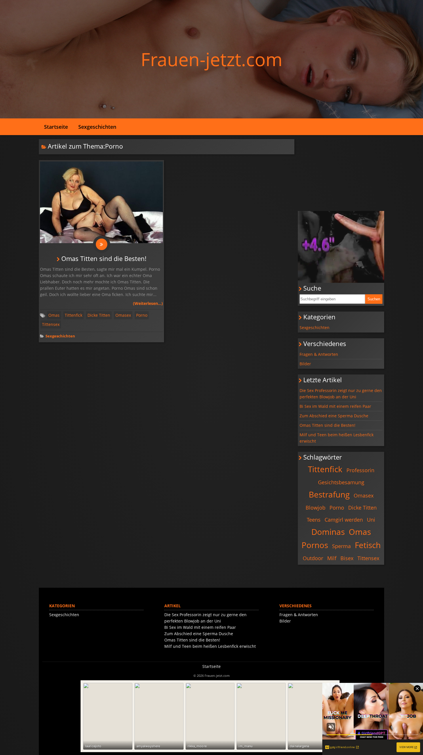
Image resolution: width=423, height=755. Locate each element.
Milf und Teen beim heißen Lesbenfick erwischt (337, 438)
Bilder (305, 363)
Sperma (341, 546)
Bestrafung (329, 494)
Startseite (56, 126)
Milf (331, 558)
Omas (54, 315)
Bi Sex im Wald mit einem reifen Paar (335, 406)
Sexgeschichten (97, 126)
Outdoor (313, 558)
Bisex (346, 558)
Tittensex (51, 324)
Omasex (123, 315)
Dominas (328, 531)
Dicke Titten (98, 315)
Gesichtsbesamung (341, 482)
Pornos (315, 544)
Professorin (360, 470)
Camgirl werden (344, 519)
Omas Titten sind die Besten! (103, 258)
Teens (314, 519)
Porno (141, 315)
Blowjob (315, 507)
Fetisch (368, 544)
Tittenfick (73, 315)
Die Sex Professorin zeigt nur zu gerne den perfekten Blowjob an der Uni (341, 393)
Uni (371, 519)
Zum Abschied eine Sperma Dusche (334, 415)
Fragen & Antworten (319, 354)
